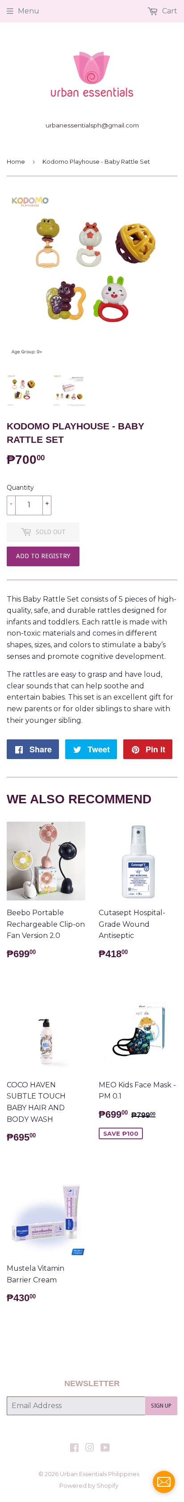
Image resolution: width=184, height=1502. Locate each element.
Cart (168, 11)
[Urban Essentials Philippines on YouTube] (105, 1448)
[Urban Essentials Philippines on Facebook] (74, 1448)
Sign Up (161, 1406)
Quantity (20, 488)
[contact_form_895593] (164, 1482)
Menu (28, 11)
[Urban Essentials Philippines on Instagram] (89, 1448)
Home (16, 161)
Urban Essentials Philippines (99, 1473)
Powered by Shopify (88, 1485)
